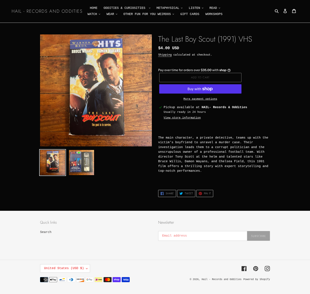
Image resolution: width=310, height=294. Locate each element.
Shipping (165, 54)
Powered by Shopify (256, 279)
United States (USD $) (64, 268)
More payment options (200, 99)
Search (45, 232)
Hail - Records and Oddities (47, 11)
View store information (182, 117)
